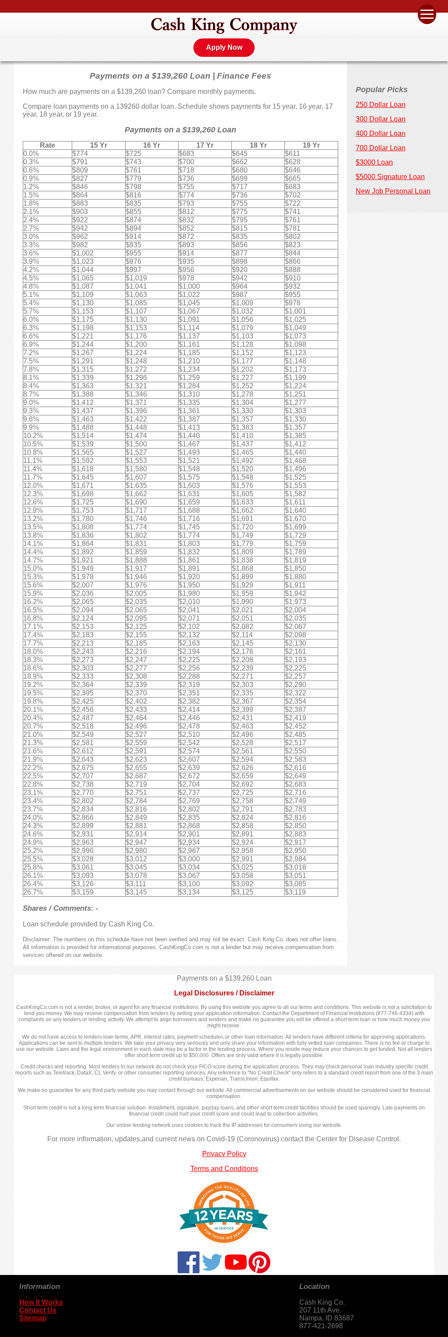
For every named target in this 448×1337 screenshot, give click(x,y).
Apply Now (224, 47)
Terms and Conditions (224, 1168)
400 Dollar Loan (381, 133)
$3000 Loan (374, 162)
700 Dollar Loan (381, 148)
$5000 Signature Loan (390, 176)
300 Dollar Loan (381, 119)
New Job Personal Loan (393, 191)
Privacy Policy (224, 1153)
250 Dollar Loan (381, 104)
